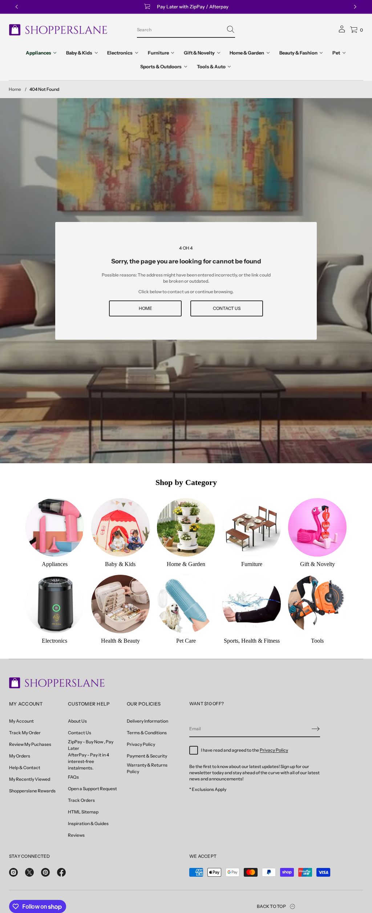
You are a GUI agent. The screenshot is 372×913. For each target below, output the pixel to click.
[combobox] (180, 29)
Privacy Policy (274, 750)
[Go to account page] (341, 31)
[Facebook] (61, 872)
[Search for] (230, 29)
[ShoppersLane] (58, 30)
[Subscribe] (315, 728)
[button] (186, 30)
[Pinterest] (45, 872)
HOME (145, 308)
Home (15, 89)
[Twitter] (29, 872)
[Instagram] (13, 872)
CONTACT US (226, 308)
